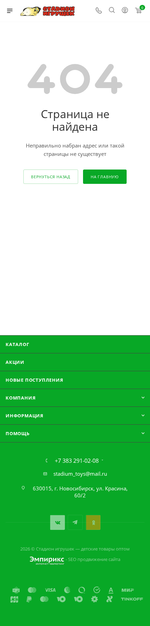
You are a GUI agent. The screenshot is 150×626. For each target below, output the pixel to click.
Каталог (17, 344)
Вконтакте (57, 522)
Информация (25, 415)
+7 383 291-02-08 (77, 460)
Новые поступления (34, 380)
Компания (21, 398)
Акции (15, 362)
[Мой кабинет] (125, 10)
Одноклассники (92, 522)
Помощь (18, 433)
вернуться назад (50, 176)
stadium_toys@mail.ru (80, 473)
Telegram (75, 522)
